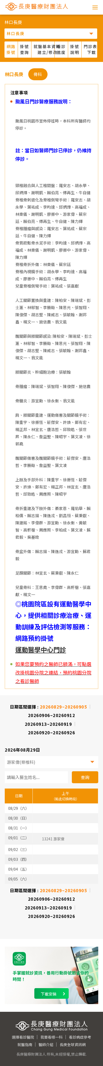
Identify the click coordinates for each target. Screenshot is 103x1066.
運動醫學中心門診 (40, 649)
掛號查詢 (24, 49)
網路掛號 (11, 49)
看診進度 (61, 49)
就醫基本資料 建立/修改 (44, 49)
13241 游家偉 (53, 838)
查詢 (85, 777)
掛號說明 (74, 49)
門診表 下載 (90, 49)
